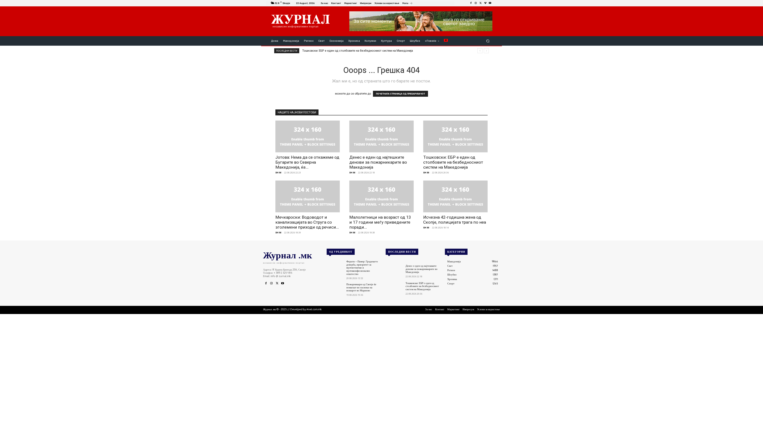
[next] (486, 50)
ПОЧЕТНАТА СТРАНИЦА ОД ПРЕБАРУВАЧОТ (400, 93)
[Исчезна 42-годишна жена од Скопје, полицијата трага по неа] (455, 196)
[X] (480, 3)
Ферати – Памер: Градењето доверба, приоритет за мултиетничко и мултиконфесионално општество (362, 267)
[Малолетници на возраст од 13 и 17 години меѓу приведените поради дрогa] (381, 196)
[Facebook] (471, 3)
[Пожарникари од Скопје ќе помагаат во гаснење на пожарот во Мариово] (335, 289)
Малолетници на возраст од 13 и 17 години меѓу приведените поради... (380, 222)
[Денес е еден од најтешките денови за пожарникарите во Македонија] (381, 136)
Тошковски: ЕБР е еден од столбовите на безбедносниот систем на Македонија (357, 50)
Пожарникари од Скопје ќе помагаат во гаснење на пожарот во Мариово (361, 287)
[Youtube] (490, 3)
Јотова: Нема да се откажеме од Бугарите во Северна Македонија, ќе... (307, 162)
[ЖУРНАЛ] (300, 19)
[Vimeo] (485, 3)
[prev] (479, 50)
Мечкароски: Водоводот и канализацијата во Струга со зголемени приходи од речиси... (307, 222)
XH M (278, 172)
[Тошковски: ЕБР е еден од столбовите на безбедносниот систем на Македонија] (455, 136)
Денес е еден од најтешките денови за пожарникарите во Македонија (378, 162)
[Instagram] (475, 3)
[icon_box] (407, 4)
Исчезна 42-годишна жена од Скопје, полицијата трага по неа (454, 220)
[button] (487, 41)
